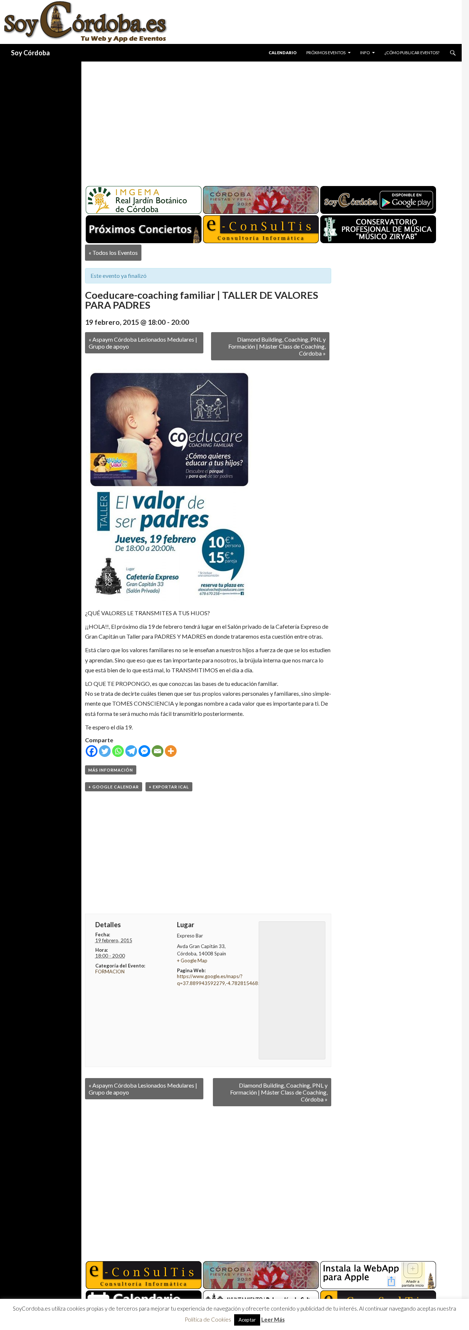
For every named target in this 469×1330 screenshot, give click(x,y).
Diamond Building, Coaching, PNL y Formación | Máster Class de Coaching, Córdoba (277, 346)
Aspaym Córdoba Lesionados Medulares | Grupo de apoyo (143, 343)
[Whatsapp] (118, 751)
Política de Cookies (208, 1319)
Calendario (283, 52)
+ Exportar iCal (169, 786)
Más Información (110, 770)
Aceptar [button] (247, 1320)
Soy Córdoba (30, 53)
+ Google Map (192, 960)
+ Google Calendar (113, 786)
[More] (171, 751)
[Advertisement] (264, 121)
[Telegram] (131, 751)
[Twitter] (105, 751)
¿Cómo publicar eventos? (411, 52)
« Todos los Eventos (113, 252)
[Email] (157, 751)
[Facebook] (91, 751)
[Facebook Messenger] (144, 751)
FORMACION (110, 971)
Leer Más (273, 1319)
